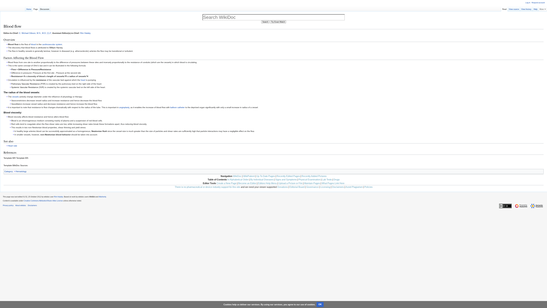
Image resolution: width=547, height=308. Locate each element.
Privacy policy (8, 205)
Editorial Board (297, 187)
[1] (48, 33)
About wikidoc (20, 205)
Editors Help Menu (267, 183)
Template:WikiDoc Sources (16, 165)
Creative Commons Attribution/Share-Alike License (43, 201)
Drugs (336, 179)
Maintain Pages (312, 183)
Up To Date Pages (265, 176)
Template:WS (22, 158)
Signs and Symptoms (286, 179)
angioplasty (124, 107)
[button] (542, 8)
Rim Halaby (85, 33)
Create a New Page (226, 183)
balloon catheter (177, 107)
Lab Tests (327, 179)
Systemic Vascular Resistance (24, 87)
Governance (312, 187)
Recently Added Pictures (314, 176)
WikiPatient (249, 176)
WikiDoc (237, 176)
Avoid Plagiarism (354, 187)
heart (83, 80)
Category (8, 171)
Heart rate (12, 146)
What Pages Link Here (333, 183)
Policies (368, 187)
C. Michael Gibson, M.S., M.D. (32, 33)
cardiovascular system (52, 44)
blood (33, 44)
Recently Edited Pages (288, 176)
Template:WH (10, 158)
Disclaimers (338, 187)
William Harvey (56, 47)
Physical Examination (309, 179)
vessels (15, 97)
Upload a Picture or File (290, 183)
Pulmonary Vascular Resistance (25, 84)
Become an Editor (247, 183)
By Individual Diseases (262, 179)
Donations (282, 187)
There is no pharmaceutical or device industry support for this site (207, 187)
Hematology (21, 171)
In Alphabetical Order (238, 179)
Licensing (325, 187)
